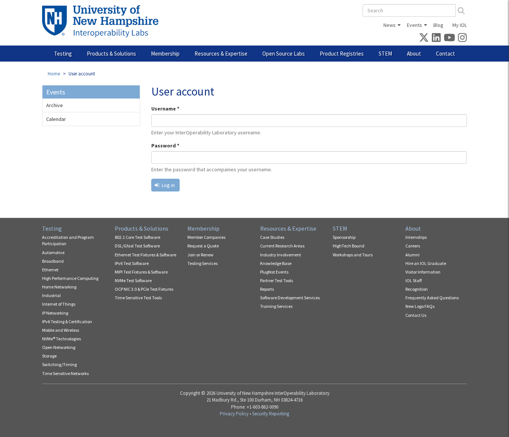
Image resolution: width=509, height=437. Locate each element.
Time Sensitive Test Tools (138, 297)
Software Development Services (290, 297)
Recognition (416, 289)
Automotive (53, 252)
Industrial (51, 295)
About (414, 53)
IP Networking (55, 313)
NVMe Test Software (133, 280)
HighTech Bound (348, 246)
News (389, 25)
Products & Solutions (111, 53)
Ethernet (50, 269)
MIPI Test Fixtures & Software (141, 272)
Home (54, 74)
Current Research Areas (282, 246)
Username (165, 108)
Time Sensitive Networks (65, 373)
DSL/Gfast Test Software (137, 246)
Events (414, 25)
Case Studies (272, 237)
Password (165, 145)
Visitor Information (422, 272)
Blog (438, 25)
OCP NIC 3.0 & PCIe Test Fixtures (144, 289)
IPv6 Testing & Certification (67, 321)
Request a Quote (203, 246)
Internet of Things (58, 304)
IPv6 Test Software (132, 263)
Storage (49, 356)
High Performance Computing (70, 278)
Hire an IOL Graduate (425, 263)
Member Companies (206, 237)
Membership (165, 53)
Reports (267, 289)
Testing (63, 53)
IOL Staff (413, 280)
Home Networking (59, 287)
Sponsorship (344, 237)
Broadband (53, 261)
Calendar (56, 119)
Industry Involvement (280, 254)
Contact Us (415, 315)
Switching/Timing (59, 364)
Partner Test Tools (276, 280)
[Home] (103, 21)
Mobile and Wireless (60, 330)
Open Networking (58, 347)
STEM (385, 53)
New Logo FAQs (419, 306)
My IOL (459, 25)
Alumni (412, 254)
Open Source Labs (283, 53)
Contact (445, 53)
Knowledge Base (275, 263)
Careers (412, 246)
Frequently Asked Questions (432, 297)
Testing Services (202, 263)
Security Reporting (270, 414)
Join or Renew (200, 254)
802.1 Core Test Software (137, 237)
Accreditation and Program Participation (68, 240)
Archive (54, 105)
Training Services (276, 306)
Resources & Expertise (221, 53)
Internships (416, 237)
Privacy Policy (234, 414)
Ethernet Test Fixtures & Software (145, 254)
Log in (168, 185)
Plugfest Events (274, 272)
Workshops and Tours (353, 254)
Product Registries (342, 53)
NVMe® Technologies (61, 338)
